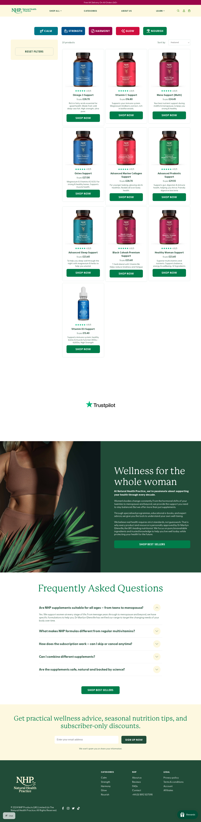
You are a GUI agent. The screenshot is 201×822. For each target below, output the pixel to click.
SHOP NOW (83, 118)
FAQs (135, 786)
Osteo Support (83, 173)
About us (126, 10)
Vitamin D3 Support (83, 329)
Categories (90, 10)
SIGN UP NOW (134, 739)
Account (167, 786)
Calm (48, 31)
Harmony (106, 786)
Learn (159, 10)
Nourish (105, 794)
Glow (104, 790)
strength (75, 31)
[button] (178, 10)
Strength (105, 781)
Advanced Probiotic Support (169, 175)
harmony (102, 31)
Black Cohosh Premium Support (126, 254)
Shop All (54, 10)
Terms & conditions (173, 781)
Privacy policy (171, 777)
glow (130, 31)
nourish (157, 31)
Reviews (136, 781)
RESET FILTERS (34, 51)
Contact (136, 790)
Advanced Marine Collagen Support (126, 175)
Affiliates (168, 790)
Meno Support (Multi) (169, 95)
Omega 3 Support (83, 95)
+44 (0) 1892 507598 (142, 794)
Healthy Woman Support (169, 252)
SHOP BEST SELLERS (152, 544)
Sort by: (162, 42)
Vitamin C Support (126, 95)
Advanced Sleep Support (83, 252)
